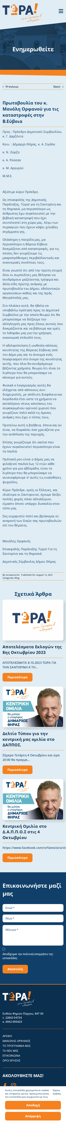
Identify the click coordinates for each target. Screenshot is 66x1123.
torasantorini (13, 574)
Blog (17, 577)
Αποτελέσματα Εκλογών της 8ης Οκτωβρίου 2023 (32, 649)
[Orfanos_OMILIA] (33, 781)
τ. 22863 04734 (12, 1018)
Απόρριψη (33, 1116)
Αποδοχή (33, 1105)
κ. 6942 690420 (12, 1022)
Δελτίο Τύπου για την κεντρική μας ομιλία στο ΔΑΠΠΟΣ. (28, 739)
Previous (12, 87)
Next (56, 87)
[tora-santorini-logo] (22, 5)
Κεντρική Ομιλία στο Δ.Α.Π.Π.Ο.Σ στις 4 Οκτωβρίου (25, 831)
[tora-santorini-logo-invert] (18, 993)
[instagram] (13, 1085)
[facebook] (5, 1085)
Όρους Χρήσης (57, 1092)
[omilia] (33, 688)
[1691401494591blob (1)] (33, 601)
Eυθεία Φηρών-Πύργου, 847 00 (23, 1013)
